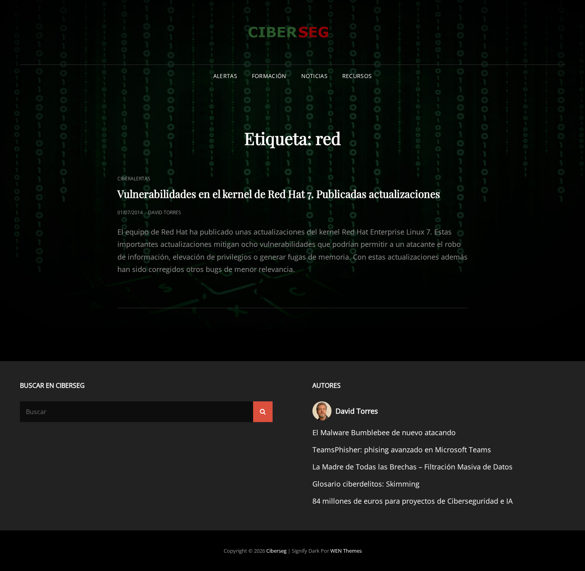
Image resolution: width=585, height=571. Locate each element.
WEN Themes (346, 550)
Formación (269, 76)
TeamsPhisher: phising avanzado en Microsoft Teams (401, 449)
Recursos (357, 76)
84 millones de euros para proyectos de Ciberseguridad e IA (412, 501)
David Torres (164, 212)
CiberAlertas (133, 178)
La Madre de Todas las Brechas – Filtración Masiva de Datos (412, 466)
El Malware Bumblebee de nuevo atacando (384, 432)
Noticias (314, 76)
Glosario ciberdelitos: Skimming (365, 484)
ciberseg (276, 550)
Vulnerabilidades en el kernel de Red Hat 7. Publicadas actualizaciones (278, 194)
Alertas (225, 76)
